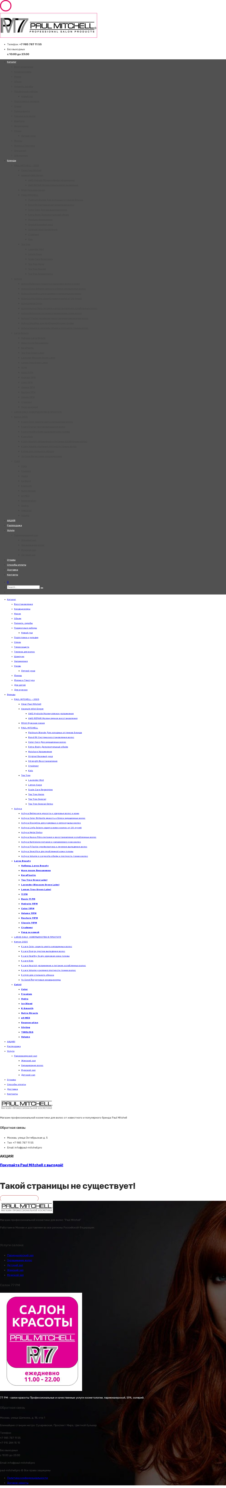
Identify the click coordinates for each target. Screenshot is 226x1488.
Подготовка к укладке (26, 101)
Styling (25, 505)
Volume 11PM (28, 387)
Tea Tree (25, 244)
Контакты (12, 574)
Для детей (20, 150)
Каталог (11, 62)
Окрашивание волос (32, 545)
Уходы (17, 131)
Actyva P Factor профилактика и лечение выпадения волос (54, 318)
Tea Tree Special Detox (40, 274)
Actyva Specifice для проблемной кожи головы (47, 323)
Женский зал (28, 540)
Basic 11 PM (27, 372)
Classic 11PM (28, 397)
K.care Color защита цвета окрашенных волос (47, 422)
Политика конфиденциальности (27, 1478)
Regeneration (28, 500)
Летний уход (28, 136)
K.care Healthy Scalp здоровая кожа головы (45, 431)
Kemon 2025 (21, 417)
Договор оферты (17, 1482)
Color (24, 466)
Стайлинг (33, 234)
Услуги (10, 530)
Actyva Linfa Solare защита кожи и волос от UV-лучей (51, 298)
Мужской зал (28, 550)
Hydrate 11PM (28, 377)
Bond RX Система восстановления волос (51, 205)
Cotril (17, 461)
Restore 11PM (28, 392)
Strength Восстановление (43, 229)
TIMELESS (26, 510)
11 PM (24, 367)
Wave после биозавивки (34, 343)
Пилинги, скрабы (23, 86)
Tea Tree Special (37, 269)
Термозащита (22, 111)
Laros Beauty (21, 333)
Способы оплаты (16, 565)
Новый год (27, 96)
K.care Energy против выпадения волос (43, 426)
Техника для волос (24, 116)
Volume (25, 515)
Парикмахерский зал (26, 535)
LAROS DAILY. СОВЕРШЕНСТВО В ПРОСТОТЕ (38, 412)
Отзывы (11, 560)
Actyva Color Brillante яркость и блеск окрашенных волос (53, 288)
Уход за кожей (29, 407)
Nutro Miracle (28, 491)
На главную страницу (19, 1198)
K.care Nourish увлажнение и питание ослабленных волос (54, 441)
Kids (30, 239)
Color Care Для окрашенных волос (47, 209)
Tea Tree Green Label (32, 352)
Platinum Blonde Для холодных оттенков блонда (55, 200)
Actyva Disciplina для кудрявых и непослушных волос (51, 293)
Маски (17, 76)
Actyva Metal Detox (31, 303)
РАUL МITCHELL (29, 195)
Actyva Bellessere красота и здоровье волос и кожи (50, 283)
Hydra (24, 476)
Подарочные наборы (26, 91)
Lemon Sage (35, 254)
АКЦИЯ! (11, 520)
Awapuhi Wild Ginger (32, 175)
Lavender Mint (36, 249)
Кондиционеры (22, 71)
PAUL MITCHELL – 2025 (26, 165)
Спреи (17, 106)
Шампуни (19, 121)
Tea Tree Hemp (36, 264)
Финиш (18, 140)
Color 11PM (27, 382)
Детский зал (28, 555)
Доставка (12, 569)
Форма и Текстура (24, 145)
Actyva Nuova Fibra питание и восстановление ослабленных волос (59, 308)
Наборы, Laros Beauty (33, 338)
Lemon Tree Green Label (34, 362)
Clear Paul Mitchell (31, 170)
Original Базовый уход (40, 224)
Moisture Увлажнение (40, 219)
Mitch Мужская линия (33, 190)
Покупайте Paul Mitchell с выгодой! (31, 1165)
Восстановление (23, 67)
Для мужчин (21, 155)
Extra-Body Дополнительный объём (48, 214)
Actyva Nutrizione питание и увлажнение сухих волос (51, 313)
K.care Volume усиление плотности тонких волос (48, 446)
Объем (18, 81)
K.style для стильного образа (37, 451)
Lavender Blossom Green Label (38, 357)
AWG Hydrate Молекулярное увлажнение (51, 180)
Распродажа (14, 525)
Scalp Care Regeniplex (40, 259)
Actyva (18, 279)
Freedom (26, 471)
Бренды (11, 160)
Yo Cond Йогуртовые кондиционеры (41, 456)
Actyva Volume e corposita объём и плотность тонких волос (54, 328)
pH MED (25, 495)
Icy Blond (26, 481)
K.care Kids (27, 436)
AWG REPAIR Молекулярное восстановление (53, 185)
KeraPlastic (27, 348)
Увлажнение (21, 126)
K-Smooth (26, 486)
